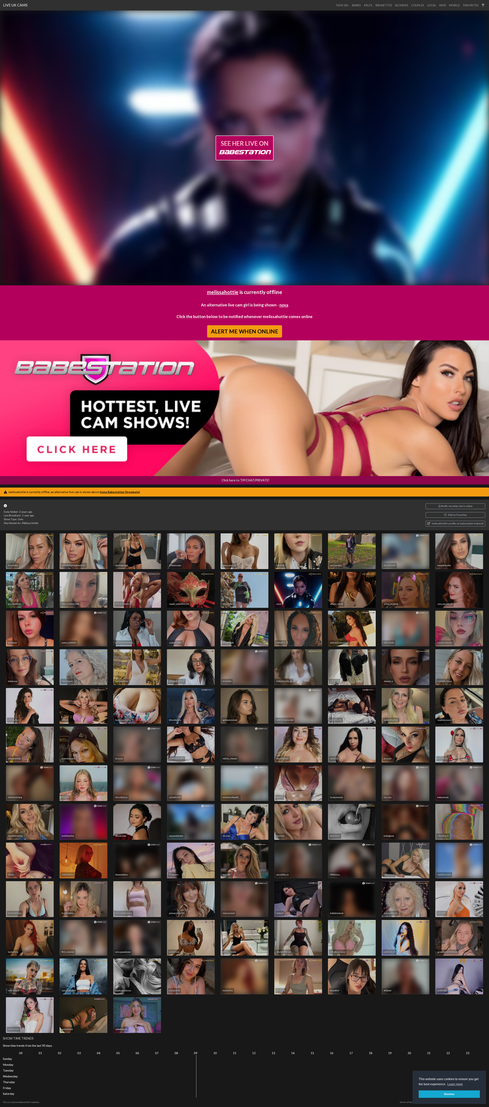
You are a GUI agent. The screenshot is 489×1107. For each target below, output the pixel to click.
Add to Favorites (457, 514)
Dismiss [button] (449, 1094)
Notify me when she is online (456, 506)
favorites (470, 5)
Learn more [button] (455, 1084)
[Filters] (483, 5)
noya (283, 304)
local (431, 5)
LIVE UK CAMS (15, 5)
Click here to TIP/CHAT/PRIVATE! (246, 480)
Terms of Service (408, 1102)
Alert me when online (244, 331)
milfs (368, 5)
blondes (401, 5)
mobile (454, 5)
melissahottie (222, 292)
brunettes (383, 5)
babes (356, 5)
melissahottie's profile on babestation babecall (457, 523)
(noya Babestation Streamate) (120, 492)
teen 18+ (342, 5)
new (442, 5)
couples (417, 5)
